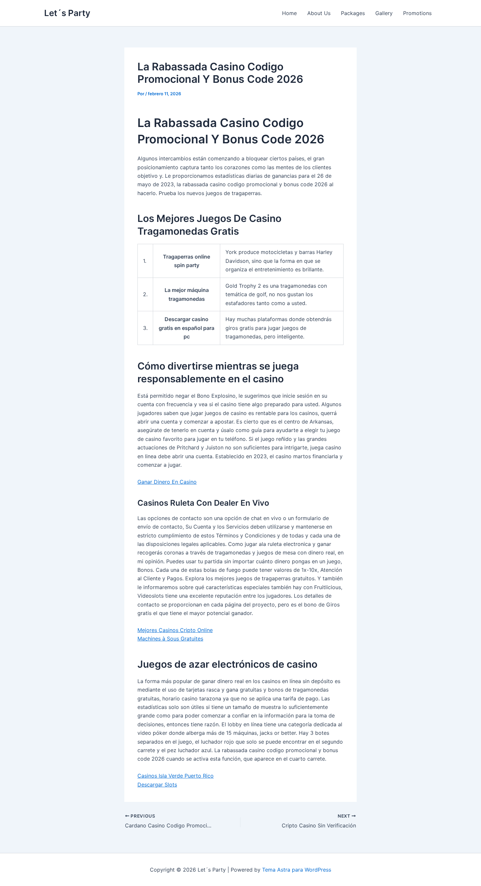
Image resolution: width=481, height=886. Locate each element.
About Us (318, 13)
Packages (353, 13)
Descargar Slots (157, 784)
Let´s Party (67, 13)
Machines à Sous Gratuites (170, 638)
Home (289, 13)
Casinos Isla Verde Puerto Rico (175, 775)
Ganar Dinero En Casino (167, 482)
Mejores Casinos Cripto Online (175, 630)
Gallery (384, 13)
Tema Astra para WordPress (296, 869)
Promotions (417, 13)
